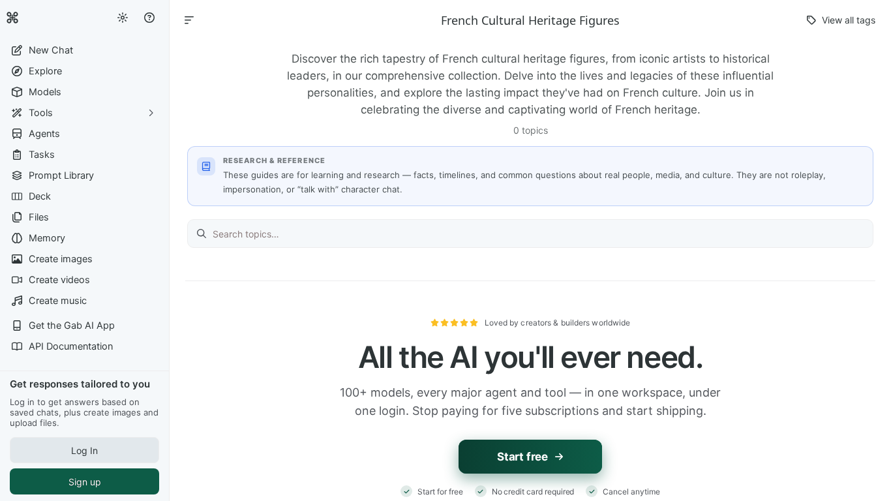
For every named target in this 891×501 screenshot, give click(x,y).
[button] (84, 50)
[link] (12, 17)
